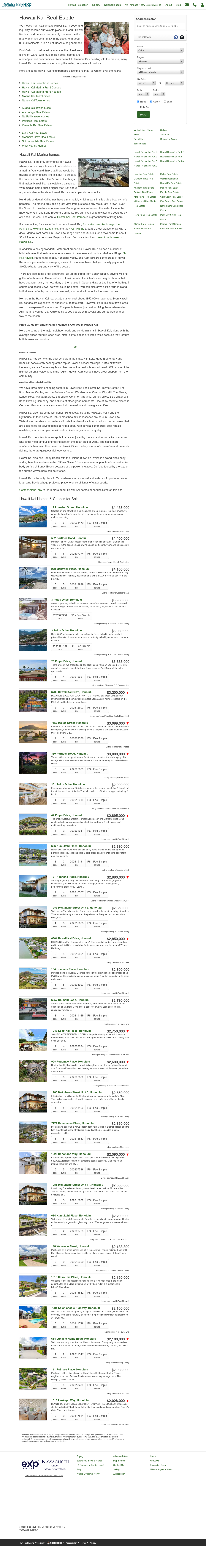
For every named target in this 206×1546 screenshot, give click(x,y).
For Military (139, 139)
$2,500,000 (120, 1185)
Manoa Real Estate (169, 187)
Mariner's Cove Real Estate (38, 137)
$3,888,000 (120, 661)
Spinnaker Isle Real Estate (38, 141)
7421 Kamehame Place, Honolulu (72, 1123)
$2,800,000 (120, 969)
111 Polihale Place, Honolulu (69, 1369)
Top (74, 346)
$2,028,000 (118, 1400)
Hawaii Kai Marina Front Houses (41, 91)
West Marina (76, 228)
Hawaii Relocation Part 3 (145, 156)
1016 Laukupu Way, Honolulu (70, 1400)
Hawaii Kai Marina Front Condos (41, 87)
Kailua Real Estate (169, 174)
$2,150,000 (120, 1277)
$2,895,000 (118, 815)
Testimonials (140, 143)
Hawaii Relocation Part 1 (145, 152)
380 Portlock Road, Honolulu (69, 753)
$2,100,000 (120, 1308)
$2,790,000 (120, 1000)
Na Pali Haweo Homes (35, 116)
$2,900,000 (120, 784)
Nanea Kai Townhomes (36, 100)
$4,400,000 (120, 538)
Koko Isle (38, 228)
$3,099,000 (118, 723)
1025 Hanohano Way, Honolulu (71, 1153)
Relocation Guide (168, 139)
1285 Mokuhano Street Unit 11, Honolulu (77, 1184)
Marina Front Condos (170, 223)
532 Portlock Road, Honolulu (69, 538)
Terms (83, 1542)
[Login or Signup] (202, 4)
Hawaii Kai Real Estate (171, 183)
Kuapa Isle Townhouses (36, 108)
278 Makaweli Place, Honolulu (70, 568)
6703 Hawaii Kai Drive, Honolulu (71, 692)
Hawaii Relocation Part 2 (172, 152)
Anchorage (107, 224)
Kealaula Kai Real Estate (37, 125)
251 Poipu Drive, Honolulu (68, 784)
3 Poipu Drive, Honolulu (66, 599)
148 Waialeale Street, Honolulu (70, 1246)
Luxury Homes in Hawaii (171, 228)
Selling (163, 129)
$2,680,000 (118, 1062)
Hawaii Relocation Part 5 (145, 161)
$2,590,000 (118, 1154)
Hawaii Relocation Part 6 (172, 161)
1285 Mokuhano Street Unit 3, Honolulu (76, 1092)
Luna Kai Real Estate (35, 132)
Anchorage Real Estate (36, 112)
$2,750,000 (118, 1031)
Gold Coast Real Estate (171, 196)
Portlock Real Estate (34, 121)
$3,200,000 (118, 692)
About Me (165, 134)
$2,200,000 (120, 1216)
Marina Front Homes (144, 223)
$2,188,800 (120, 1246)
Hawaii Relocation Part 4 (172, 156)
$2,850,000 (120, 908)
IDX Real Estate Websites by (33, 1542)
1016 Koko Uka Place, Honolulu (71, 1277)
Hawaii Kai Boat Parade (71, 217)
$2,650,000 (120, 1092)
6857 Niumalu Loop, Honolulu (70, 1000)
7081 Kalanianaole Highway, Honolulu (75, 1307)
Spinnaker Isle (91, 224)
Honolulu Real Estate (144, 174)
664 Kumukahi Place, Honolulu (71, 1215)
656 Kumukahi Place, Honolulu (71, 846)
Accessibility (71, 1542)
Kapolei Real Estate (169, 192)
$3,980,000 (120, 600)
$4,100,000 (120, 569)
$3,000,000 (118, 754)
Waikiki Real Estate (169, 178)
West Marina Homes (34, 145)
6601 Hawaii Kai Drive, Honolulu (71, 938)
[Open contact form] (187, 4)
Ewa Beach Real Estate (171, 201)
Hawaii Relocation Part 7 (145, 165)
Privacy (92, 1542)
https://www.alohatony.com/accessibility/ (44, 1475)
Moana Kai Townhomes (36, 96)
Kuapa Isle (51, 228)
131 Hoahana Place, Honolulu (70, 876)
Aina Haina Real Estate (145, 196)
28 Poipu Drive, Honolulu (67, 661)
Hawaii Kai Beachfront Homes (40, 83)
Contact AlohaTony (30, 490)
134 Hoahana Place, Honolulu (70, 969)
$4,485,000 (120, 507)
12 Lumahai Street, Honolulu (69, 507)
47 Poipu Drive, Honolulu (67, 815)
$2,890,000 (120, 846)
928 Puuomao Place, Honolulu (70, 1061)
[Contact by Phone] (194, 4)
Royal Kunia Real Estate (145, 214)
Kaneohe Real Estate (144, 187)
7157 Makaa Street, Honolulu (69, 722)
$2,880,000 (118, 877)
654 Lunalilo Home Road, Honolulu (73, 1338)
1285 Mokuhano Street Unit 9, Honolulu (76, 907)
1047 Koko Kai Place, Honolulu (71, 1030)
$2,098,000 (120, 1370)
